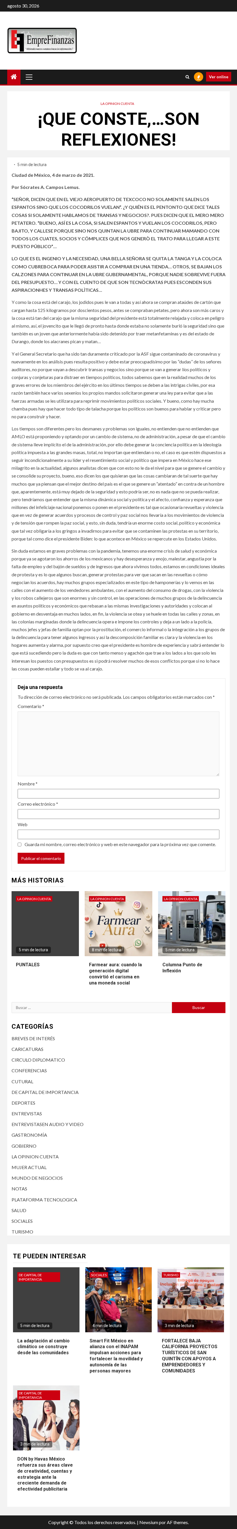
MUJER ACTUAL (29, 1167)
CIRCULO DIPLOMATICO (38, 1059)
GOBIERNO (24, 1146)
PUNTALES (28, 964)
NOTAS (19, 1188)
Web (22, 824)
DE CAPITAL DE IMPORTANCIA (45, 1092)
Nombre (28, 783)
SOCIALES (22, 1221)
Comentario (31, 706)
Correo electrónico (38, 804)
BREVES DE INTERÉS (33, 1038)
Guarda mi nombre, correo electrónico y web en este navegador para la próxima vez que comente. (120, 844)
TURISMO (22, 1231)
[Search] (187, 76)
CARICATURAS (27, 1049)
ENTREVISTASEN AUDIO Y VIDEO (48, 1124)
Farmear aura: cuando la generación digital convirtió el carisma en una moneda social (115, 973)
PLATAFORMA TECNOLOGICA (44, 1199)
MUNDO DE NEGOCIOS (37, 1178)
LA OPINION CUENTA (117, 103)
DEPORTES (23, 1103)
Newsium (148, 1522)
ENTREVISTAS (27, 1113)
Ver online (218, 76)
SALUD (19, 1210)
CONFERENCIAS (29, 1070)
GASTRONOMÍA (29, 1135)
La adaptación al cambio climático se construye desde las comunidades (43, 1347)
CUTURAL (22, 1081)
